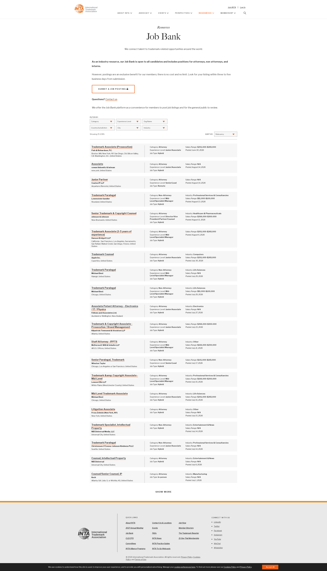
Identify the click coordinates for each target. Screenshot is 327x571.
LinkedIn (217, 522)
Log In (242, 7)
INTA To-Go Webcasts (161, 549)
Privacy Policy (186, 557)
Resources (205, 13)
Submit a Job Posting (112, 89)
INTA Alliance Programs (135, 549)
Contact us (111, 99)
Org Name (148, 121)
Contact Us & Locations (162, 523)
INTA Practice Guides (161, 543)
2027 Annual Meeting (134, 528)
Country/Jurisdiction (99, 128)
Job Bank (129, 533)
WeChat (217, 543)
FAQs (154, 533)
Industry (147, 128)
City (119, 128)
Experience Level (124, 121)
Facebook (218, 531)
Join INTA (232, 7)
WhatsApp (218, 548)
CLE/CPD (130, 538)
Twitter (217, 526)
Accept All (270, 567)
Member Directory (186, 528)
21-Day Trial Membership (189, 538)
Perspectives (182, 13)
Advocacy (144, 13)
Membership (227, 13)
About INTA (123, 13)
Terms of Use (140, 559)
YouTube (217, 539)
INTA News (156, 538)
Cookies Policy (230, 567)
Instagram (218, 535)
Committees (131, 543)
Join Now (182, 523)
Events (162, 13)
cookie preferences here (184, 567)
